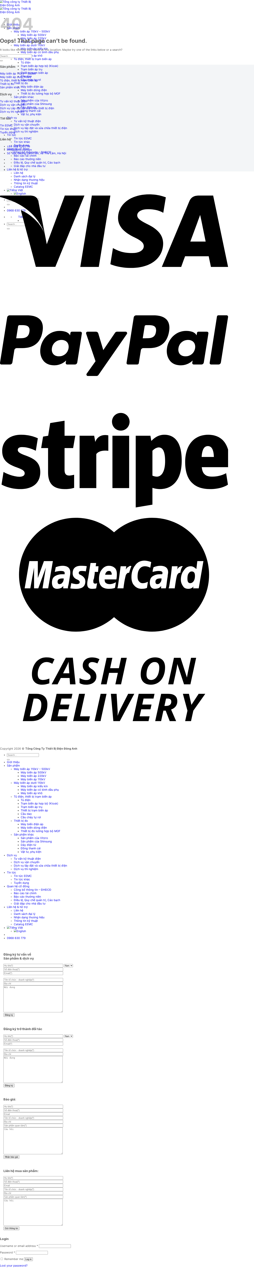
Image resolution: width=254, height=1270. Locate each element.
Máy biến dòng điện (34, 90)
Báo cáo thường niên (27, 159)
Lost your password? (13, 1265)
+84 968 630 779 (18, 146)
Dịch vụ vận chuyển (26, 124)
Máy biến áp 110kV (33, 779)
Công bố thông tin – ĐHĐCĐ (32, 889)
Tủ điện (25, 62)
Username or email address (19, 1246)
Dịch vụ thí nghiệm (26, 131)
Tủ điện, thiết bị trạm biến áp (33, 59)
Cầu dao (26, 814)
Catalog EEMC (23, 924)
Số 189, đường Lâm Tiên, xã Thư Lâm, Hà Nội (36, 153)
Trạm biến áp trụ (31, 69)
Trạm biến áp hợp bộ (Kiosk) (39, 66)
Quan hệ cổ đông (18, 886)
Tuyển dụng (21, 882)
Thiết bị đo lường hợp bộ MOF (40, 93)
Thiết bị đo (21, 83)
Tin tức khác (22, 142)
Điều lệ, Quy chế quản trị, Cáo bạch (37, 162)
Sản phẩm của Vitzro (34, 100)
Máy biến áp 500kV (33, 35)
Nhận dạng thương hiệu (29, 917)
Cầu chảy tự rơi (31, 817)
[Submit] (1, 60)
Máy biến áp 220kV (33, 776)
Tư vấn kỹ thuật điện (27, 121)
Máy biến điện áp (32, 86)
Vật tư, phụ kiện (31, 114)
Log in (28, 1259)
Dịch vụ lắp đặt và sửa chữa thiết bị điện (40, 128)
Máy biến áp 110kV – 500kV (32, 769)
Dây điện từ (28, 845)
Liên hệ (18, 173)
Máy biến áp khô (32, 793)
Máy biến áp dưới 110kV (29, 45)
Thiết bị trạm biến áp (34, 810)
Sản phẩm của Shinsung (36, 104)
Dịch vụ (12, 117)
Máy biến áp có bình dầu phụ (40, 52)
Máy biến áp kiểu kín (34, 786)
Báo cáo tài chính (25, 155)
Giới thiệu (13, 762)
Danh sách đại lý (24, 914)
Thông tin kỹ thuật (26, 920)
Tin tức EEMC (23, 138)
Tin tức (11, 135)
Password (7, 1252)
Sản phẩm (13, 765)
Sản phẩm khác (24, 97)
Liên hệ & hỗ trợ (17, 169)
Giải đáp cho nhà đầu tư (29, 166)
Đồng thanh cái (31, 110)
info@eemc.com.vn (19, 149)
